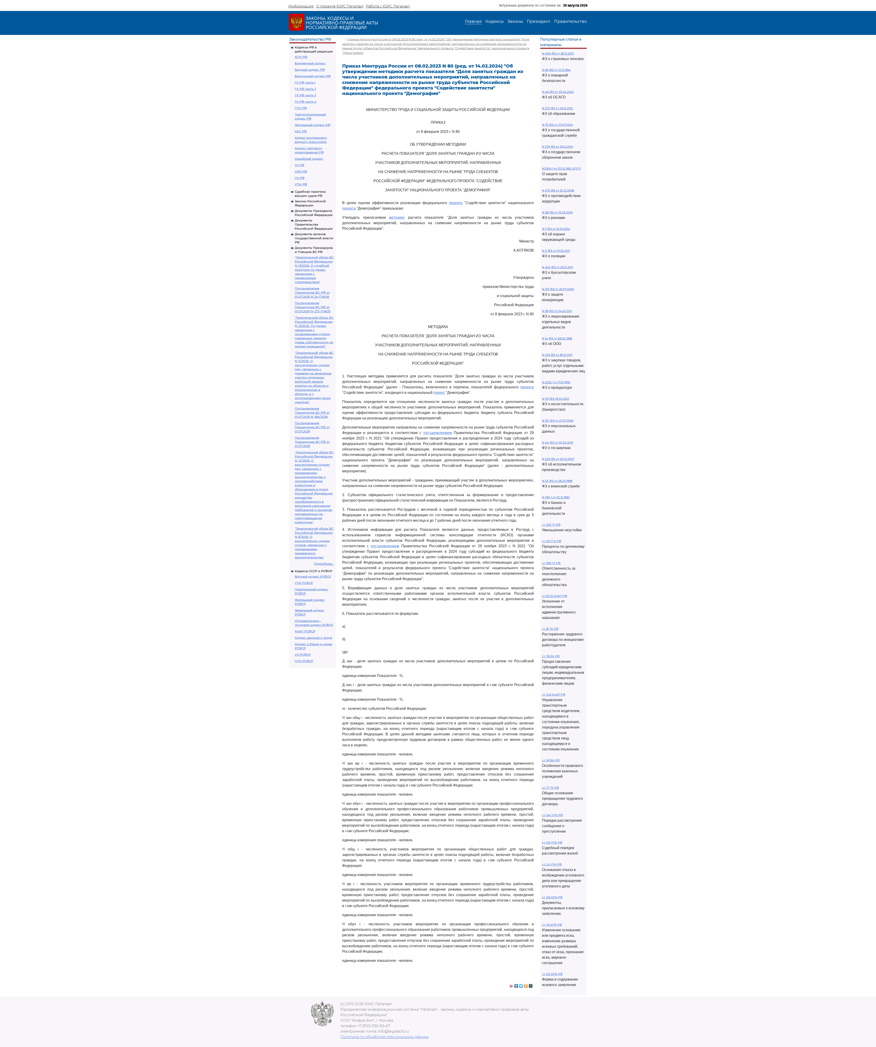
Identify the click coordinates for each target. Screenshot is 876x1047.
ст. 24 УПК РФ (552, 864)
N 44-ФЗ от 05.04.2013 (557, 442)
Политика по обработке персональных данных (384, 1037)
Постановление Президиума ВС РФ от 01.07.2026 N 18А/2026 (312, 412)
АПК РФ (301, 57)
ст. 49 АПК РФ (552, 924)
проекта (455, 203)
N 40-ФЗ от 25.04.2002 (558, 92)
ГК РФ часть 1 (305, 82)
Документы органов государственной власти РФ (314, 238)
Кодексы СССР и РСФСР (313, 571)
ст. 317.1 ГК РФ (551, 541)
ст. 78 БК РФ (551, 656)
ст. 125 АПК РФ (552, 974)
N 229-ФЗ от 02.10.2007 (558, 459)
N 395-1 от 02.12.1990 (556, 497)
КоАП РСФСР (305, 631)
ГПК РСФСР (304, 583)
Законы (515, 21)
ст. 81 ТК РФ (550, 629)
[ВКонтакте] (516, 984)
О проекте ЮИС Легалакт (340, 6)
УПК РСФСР (304, 661)
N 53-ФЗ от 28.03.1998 (557, 481)
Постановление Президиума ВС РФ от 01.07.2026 (312, 427)
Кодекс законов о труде (313, 637)
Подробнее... (324, 564)
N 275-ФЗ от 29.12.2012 (557, 146)
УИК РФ (301, 171)
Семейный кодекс (309, 158)
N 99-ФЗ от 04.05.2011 (557, 311)
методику (397, 217)
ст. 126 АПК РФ (552, 897)
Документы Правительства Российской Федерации (314, 224)
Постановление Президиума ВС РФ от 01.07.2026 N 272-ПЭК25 (312, 307)
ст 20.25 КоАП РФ (554, 596)
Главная (473, 21)
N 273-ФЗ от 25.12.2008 (558, 190)
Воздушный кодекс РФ (313, 76)
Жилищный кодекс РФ (312, 125)
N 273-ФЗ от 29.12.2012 (557, 108)
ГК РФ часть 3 (305, 95)
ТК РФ (299, 165)
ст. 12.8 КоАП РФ (553, 694)
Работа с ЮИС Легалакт (388, 6)
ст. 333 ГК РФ (551, 524)
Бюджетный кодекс (310, 63)
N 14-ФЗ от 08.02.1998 (557, 338)
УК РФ (300, 178)
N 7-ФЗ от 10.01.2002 (556, 229)
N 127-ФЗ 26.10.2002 (555, 398)
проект (439, 393)
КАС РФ (301, 131)
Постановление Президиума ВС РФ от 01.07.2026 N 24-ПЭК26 (312, 292)
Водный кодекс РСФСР (313, 576)
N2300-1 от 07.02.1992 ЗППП (561, 168)
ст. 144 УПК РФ (552, 815)
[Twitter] (521, 984)
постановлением (437, 433)
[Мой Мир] (530, 984)
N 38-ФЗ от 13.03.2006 (557, 212)
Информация (301, 6)
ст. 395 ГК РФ (551, 563)
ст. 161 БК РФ (551, 760)
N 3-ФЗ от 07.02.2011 (556, 251)
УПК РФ (301, 184)
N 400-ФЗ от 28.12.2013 (558, 53)
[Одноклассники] (526, 984)
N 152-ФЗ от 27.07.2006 (558, 420)
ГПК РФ (301, 108)
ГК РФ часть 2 (305, 89)
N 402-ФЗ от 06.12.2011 (557, 267)
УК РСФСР (303, 654)
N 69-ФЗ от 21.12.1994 (556, 70)
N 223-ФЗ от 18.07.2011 (557, 355)
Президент (538, 21)
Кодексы (494, 21)
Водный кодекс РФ (310, 69)
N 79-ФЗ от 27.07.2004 (557, 124)
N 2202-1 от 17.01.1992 (556, 382)
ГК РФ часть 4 (305, 101)
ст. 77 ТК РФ (550, 787)
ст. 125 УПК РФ (552, 842)
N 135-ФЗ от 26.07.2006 (558, 289)
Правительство (570, 21)
